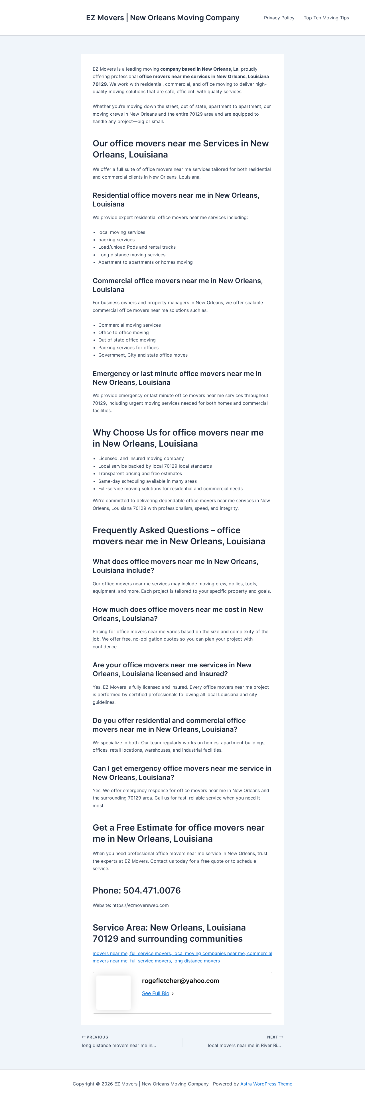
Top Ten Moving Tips (326, 18)
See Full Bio (155, 993)
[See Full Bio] (172, 993)
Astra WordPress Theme (266, 1084)
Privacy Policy (279, 18)
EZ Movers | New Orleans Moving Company (163, 17)
